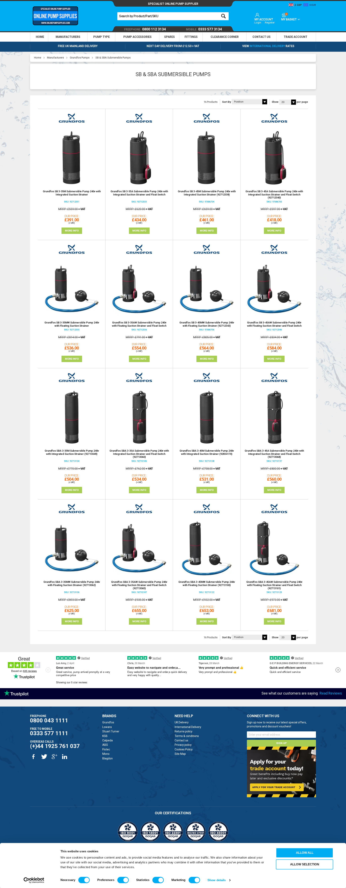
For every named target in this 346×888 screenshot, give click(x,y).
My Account (263, 19)
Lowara (107, 727)
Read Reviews (331, 693)
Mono (106, 753)
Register (270, 22)
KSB (105, 736)
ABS (105, 744)
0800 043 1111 (49, 720)
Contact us (181, 740)
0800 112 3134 (145, 29)
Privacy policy (183, 744)
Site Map (180, 753)
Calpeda (107, 740)
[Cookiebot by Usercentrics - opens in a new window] (33, 880)
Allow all (304, 852)
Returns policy (183, 731)
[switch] (123, 880)
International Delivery (267, 46)
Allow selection (304, 864)
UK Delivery (182, 722)
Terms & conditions (187, 736)
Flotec (106, 749)
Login (257, 22)
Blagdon (107, 758)
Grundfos (108, 722)
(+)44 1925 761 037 (55, 746)
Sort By (226, 101)
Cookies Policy (184, 749)
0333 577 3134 (204, 29)
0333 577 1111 (49, 733)
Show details (216, 880)
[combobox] (172, 16)
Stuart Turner (110, 731)
